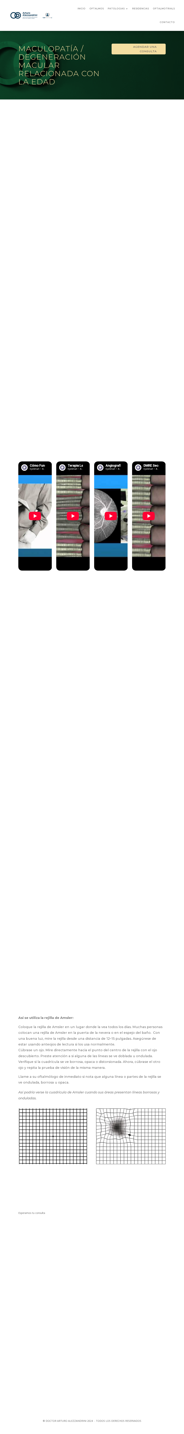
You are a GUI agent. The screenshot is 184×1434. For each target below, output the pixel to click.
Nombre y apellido (107, 1224)
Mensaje (101, 1250)
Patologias (116, 8)
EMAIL (100, 1238)
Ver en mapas (29, 1333)
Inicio (82, 8)
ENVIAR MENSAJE (52, 1405)
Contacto (167, 22)
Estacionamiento (31, 1364)
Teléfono (101, 1231)
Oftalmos (96, 8)
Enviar (105, 1256)
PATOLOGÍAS (46, 1180)
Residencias (140, 8)
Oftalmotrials (164, 8)
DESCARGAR (137, 185)
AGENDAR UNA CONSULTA (145, 49)
